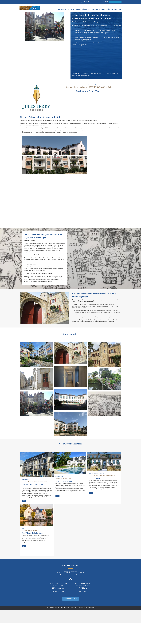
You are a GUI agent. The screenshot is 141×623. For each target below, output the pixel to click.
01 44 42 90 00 (103, 2)
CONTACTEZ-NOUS (115, 2)
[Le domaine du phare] (70, 463)
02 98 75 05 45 (88, 2)
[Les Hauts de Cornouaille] (37, 464)
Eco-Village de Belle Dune (32, 533)
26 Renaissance (95, 478)
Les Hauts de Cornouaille (32, 484)
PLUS (24, 501)
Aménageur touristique (113, 9)
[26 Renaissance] (104, 461)
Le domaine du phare (64, 481)
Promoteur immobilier (74, 9)
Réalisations (86, 9)
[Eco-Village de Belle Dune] (36, 515)
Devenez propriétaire (98, 9)
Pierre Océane (61, 9)
